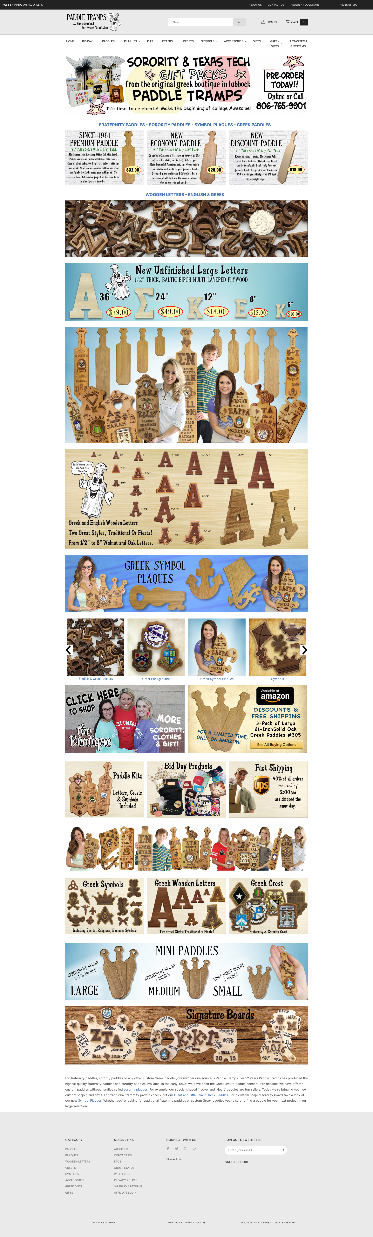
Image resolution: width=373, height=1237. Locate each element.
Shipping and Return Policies (186, 1222)
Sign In (271, 22)
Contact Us (276, 4)
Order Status (124, 1167)
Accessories (233, 41)
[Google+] (196, 1150)
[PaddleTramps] (94, 22)
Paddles (108, 41)
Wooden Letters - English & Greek (185, 194)
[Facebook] (169, 1150)
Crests (188, 41)
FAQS (117, 1161)
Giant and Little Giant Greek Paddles (201, 1095)
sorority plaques (136, 1089)
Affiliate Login (125, 1192)
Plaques (130, 41)
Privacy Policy (125, 1180)
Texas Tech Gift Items (298, 43)
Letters (167, 41)
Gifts (257, 41)
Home (70, 41)
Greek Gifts (274, 43)
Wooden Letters (77, 1161)
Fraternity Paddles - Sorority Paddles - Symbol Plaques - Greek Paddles (185, 124)
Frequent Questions (304, 4)
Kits (150, 41)
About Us (255, 4)
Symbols (207, 41)
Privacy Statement (104, 1222)
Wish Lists (122, 1174)
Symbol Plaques (90, 1100)
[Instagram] (187, 1150)
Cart (297, 22)
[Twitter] (178, 1150)
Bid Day (87, 41)
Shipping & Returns (128, 1186)
